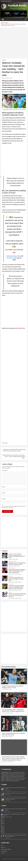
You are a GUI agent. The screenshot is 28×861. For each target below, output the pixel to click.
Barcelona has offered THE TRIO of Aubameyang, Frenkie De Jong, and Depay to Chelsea (14, 450)
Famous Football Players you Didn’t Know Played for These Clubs (15, 579)
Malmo (6, 443)
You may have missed (8, 667)
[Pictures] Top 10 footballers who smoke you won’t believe (15, 793)
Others (4, 60)
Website (4, 498)
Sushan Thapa (18, 574)
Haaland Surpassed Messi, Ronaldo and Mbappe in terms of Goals (16, 556)
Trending (19, 553)
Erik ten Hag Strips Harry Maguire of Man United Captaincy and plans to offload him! (16, 571)
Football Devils (21, 328)
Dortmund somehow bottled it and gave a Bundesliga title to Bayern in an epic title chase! (16, 587)
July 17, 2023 (11, 574)
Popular (15, 553)
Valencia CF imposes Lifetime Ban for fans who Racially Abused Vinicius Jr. (17, 595)
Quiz (2, 845)
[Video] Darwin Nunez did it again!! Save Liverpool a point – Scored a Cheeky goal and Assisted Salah (14, 457)
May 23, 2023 (11, 598)
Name (3, 486)
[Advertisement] (14, 44)
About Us (3, 847)
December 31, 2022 (6, 761)
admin (10, 78)
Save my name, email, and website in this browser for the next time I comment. (14, 507)
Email (3, 492)
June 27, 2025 (11, 559)
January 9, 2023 (5, 736)
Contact (3, 853)
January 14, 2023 (5, 713)
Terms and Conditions (6, 849)
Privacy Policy (4, 851)
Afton (3, 267)
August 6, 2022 (5, 78)
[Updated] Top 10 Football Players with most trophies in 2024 (17, 563)
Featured (10, 553)
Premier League (11, 568)
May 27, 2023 (11, 590)
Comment (4, 470)
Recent (5, 551)
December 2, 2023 (12, 565)
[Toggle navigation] (3, 19)
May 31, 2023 (11, 582)
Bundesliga (10, 584)
